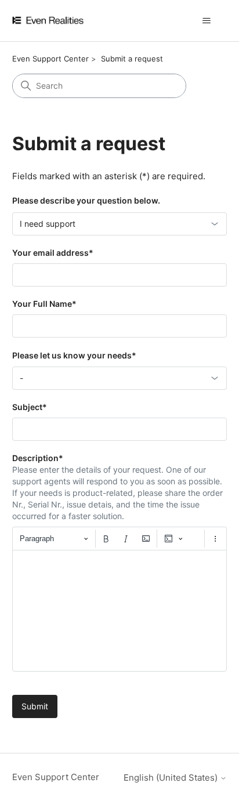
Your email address (52, 253)
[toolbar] (120, 538)
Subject (29, 407)
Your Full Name (44, 304)
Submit (34, 706)
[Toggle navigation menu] (206, 21)
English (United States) (172, 777)
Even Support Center (50, 58)
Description (37, 458)
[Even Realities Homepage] (65, 20)
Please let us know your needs (74, 355)
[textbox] (119, 611)
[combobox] (119, 223)
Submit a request (132, 58)
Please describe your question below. (86, 200)
